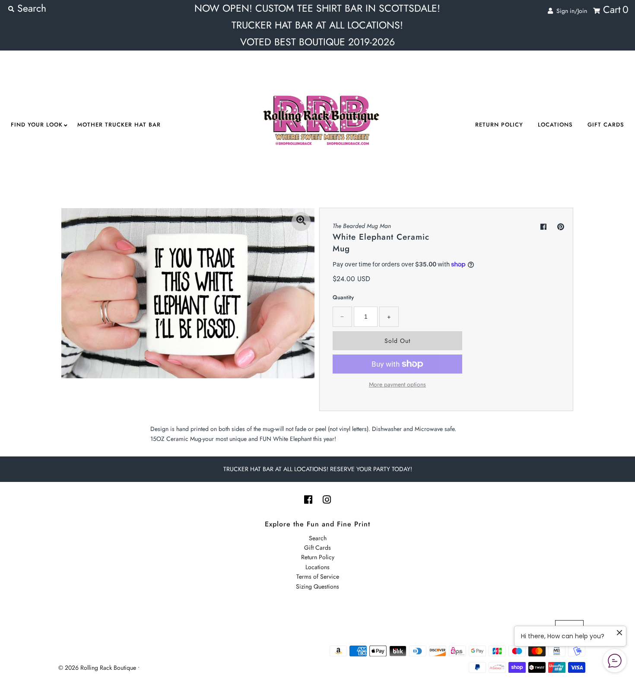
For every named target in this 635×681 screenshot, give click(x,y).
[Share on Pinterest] (560, 227)
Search (318, 538)
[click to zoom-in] (301, 221)
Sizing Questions (317, 586)
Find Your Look (37, 124)
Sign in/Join (570, 10)
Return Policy (499, 124)
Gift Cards (605, 124)
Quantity (343, 297)
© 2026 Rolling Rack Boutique (98, 667)
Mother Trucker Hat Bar (119, 124)
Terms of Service (317, 576)
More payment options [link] (397, 384)
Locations (555, 124)
